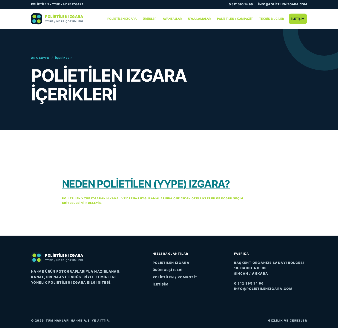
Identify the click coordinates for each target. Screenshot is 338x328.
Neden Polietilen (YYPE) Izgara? (146, 184)
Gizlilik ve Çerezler (287, 320)
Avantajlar (172, 18)
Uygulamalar (199, 18)
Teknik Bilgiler (271, 18)
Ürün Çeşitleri (168, 270)
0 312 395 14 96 (241, 4)
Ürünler (149, 18)
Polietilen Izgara (122, 18)
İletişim (297, 18)
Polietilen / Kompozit (235, 18)
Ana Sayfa (40, 58)
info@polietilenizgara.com (282, 4)
